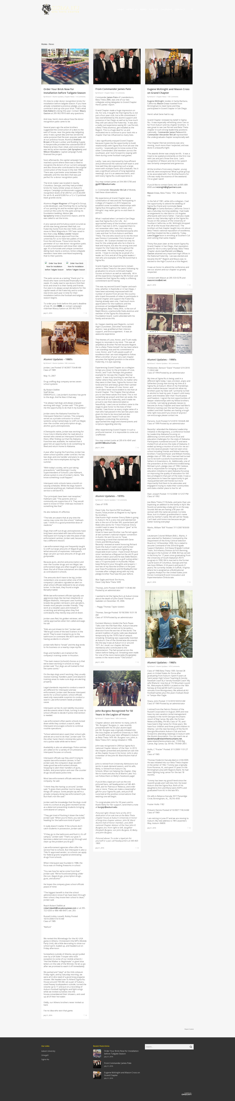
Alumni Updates (58, 97)
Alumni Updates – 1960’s (161, 662)
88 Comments (70, 363)
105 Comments (173, 97)
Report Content (189, 1029)
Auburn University (48, 1051)
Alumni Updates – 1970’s (109, 496)
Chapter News (69, 97)
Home (121, 9)
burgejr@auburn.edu (107, 807)
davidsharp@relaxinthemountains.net (164, 738)
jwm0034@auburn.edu (105, 443)
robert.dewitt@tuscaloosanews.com (60, 908)
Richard (48, 97)
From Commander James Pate (113, 89)
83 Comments (174, 363)
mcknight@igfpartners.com (168, 187)
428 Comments (121, 718)
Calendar (166, 9)
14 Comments (80, 97)
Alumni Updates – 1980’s (58, 359)
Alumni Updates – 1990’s (161, 359)
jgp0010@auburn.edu (105, 184)
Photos (153, 9)
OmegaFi (45, 1055)
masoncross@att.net (156, 280)
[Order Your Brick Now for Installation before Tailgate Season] (54, 269)
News (143, 9)
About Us (132, 9)
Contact (180, 9)
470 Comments (174, 666)
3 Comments (120, 93)
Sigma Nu (45, 1059)
